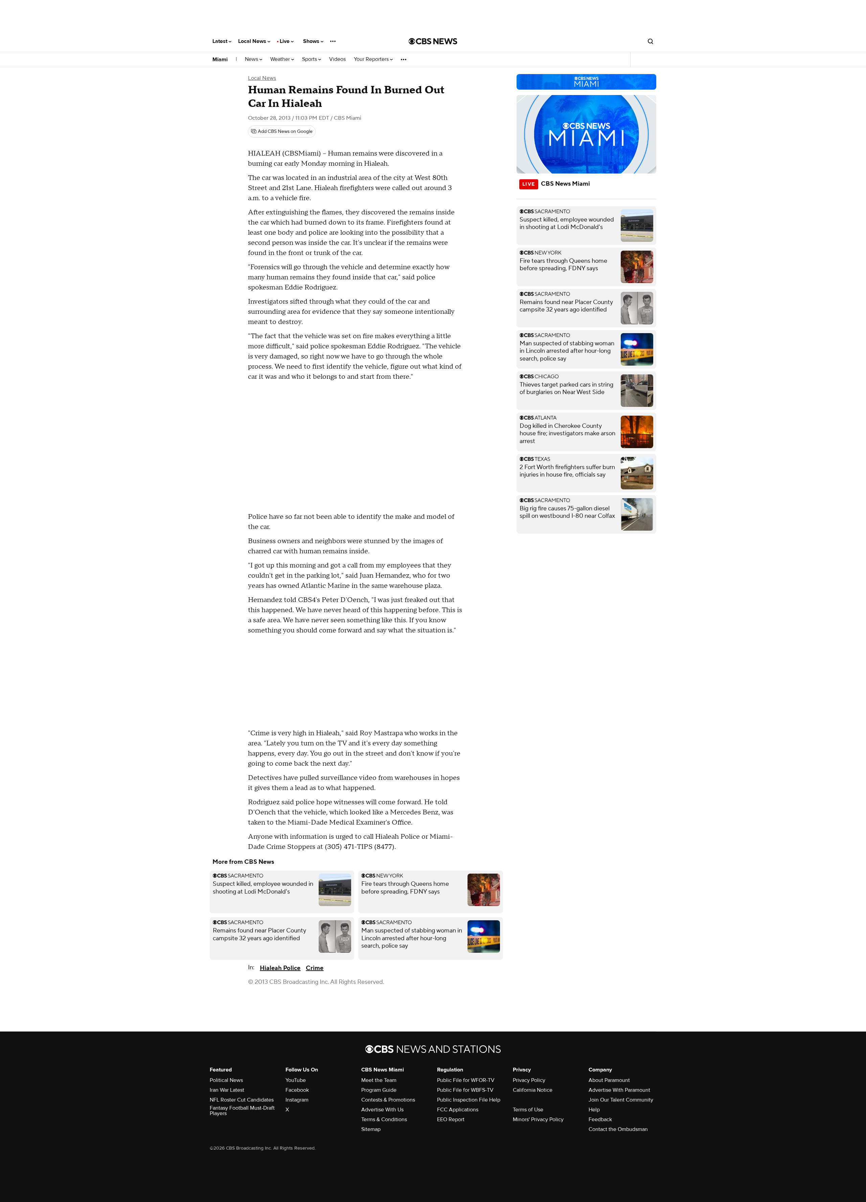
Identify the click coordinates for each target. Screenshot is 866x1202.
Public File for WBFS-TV (465, 1090)
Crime (314, 968)
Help (594, 1109)
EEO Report (450, 1119)
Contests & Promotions (388, 1100)
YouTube (296, 1080)
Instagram (297, 1100)
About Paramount (609, 1080)
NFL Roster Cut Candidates (242, 1100)
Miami (220, 59)
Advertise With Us (382, 1109)
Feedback (600, 1119)
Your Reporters (372, 59)
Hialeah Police (280, 968)
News (252, 59)
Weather (280, 59)
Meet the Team (378, 1080)
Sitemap (371, 1129)
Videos (337, 59)
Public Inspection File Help (468, 1100)
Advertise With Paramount (619, 1090)
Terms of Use (528, 1109)
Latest (220, 41)
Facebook (297, 1090)
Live (285, 41)
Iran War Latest (227, 1090)
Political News (226, 1080)
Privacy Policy (529, 1080)
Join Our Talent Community (621, 1100)
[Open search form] (650, 41)
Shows (312, 41)
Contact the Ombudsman (618, 1129)
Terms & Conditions (384, 1119)
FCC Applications (457, 1109)
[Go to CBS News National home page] (433, 41)
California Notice (532, 1090)
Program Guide (378, 1090)
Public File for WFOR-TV (466, 1080)
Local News (253, 41)
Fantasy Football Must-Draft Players (242, 1110)
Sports (310, 59)
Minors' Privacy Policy (538, 1119)
